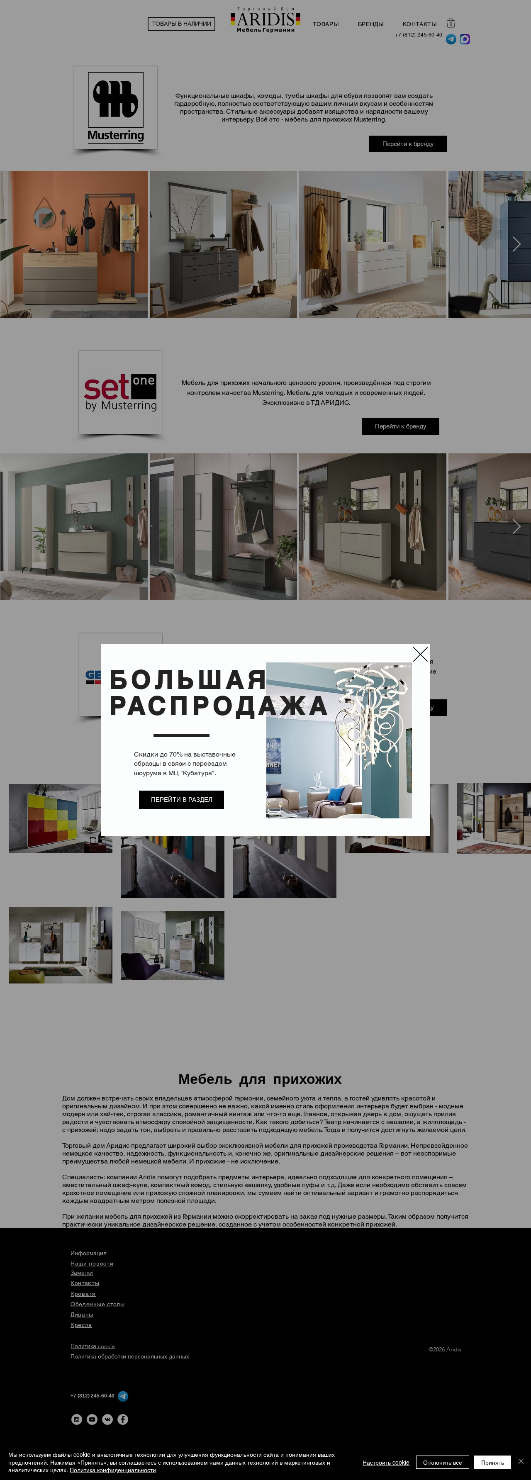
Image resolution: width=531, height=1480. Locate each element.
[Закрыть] (521, 1462)
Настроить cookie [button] (386, 1462)
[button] (420, 654)
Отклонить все (442, 1462)
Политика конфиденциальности (113, 1469)
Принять (492, 1462)
